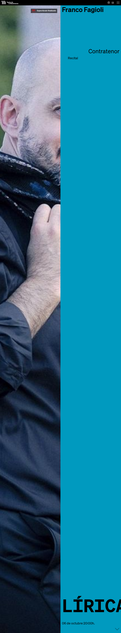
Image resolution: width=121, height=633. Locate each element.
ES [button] (113, 3)
